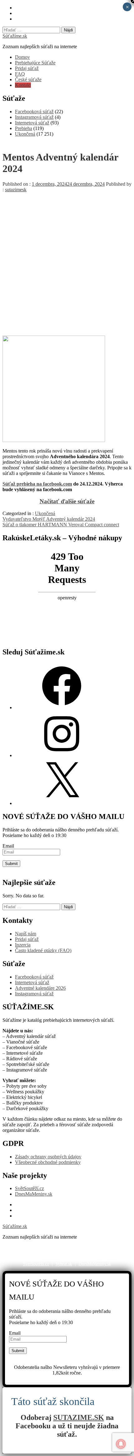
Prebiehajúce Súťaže (35, 62)
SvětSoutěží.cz (29, 1188)
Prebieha (23, 128)
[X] (61, 803)
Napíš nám (25, 933)
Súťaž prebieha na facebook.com (37, 483)
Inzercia (23, 944)
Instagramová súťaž (34, 117)
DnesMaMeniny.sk (33, 1194)
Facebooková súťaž (34, 111)
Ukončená (25, 134)
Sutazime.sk (107, 1259)
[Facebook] (61, 707)
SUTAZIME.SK (78, 1417)
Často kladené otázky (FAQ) (43, 950)
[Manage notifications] (121, 1444)
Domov (22, 57)
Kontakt (23, 85)
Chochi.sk (52, 1259)
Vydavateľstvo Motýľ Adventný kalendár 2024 (48, 519)
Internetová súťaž (32, 122)
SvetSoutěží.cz (36, 1264)
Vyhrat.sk (63, 1264)
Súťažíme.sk (14, 36)
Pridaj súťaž (27, 68)
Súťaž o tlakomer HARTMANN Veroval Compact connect (60, 524)
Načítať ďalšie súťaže (67, 501)
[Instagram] (61, 755)
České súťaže (28, 79)
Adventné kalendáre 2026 (40, 988)
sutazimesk (15, 189)
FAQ (20, 74)
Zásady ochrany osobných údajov (48, 1156)
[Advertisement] (67, 262)
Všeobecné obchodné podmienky (48, 1162)
